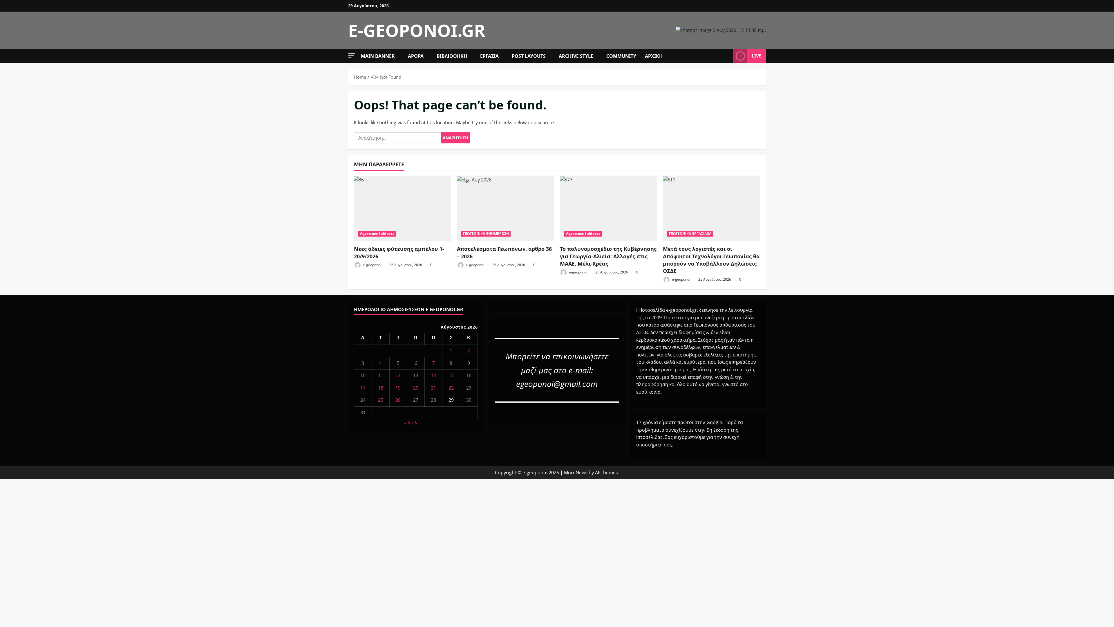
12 (398, 375)
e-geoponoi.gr (416, 30)
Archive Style (576, 56)
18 (380, 388)
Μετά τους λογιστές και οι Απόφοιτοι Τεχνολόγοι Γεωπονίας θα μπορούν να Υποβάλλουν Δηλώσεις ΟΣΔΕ (711, 259)
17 (363, 388)
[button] (351, 55)
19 (398, 388)
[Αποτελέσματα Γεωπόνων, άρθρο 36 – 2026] (505, 208)
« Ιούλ (410, 422)
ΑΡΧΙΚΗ (654, 56)
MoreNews (575, 472)
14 (433, 375)
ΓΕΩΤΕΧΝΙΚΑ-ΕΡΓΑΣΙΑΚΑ (690, 233)
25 (380, 400)
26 (398, 400)
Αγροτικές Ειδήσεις (377, 233)
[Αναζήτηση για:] (397, 137)
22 (451, 388)
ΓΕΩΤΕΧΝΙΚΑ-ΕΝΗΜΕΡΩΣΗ (486, 233)
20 (415, 388)
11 (380, 375)
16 (468, 375)
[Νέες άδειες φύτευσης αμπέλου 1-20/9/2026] (402, 208)
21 (433, 388)
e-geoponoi (371, 264)
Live (757, 56)
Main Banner (378, 56)
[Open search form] (727, 56)
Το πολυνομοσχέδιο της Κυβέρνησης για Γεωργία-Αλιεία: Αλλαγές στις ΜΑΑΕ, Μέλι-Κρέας (608, 256)
